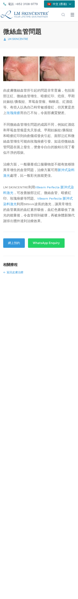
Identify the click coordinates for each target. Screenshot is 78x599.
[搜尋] (63, 14)
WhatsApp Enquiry (46, 243)
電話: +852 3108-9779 (23, 4)
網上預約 (14, 243)
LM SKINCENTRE (18, 39)
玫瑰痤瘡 (13, 113)
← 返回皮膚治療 (13, 272)
